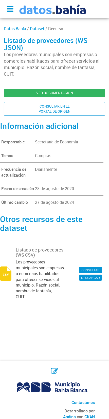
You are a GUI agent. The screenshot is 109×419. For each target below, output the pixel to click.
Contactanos (83, 402)
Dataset (37, 28)
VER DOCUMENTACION (54, 92)
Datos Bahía (15, 28)
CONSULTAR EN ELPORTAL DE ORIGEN (54, 109)
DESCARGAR (90, 277)
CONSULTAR (90, 270)
